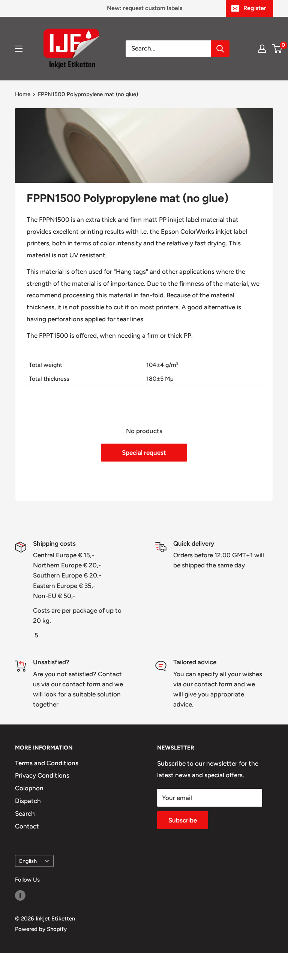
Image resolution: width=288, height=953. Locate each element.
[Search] (220, 48)
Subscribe (182, 820)
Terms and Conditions (46, 763)
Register (254, 8)
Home (22, 94)
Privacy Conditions (42, 775)
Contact (27, 826)
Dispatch (28, 801)
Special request (144, 452)
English (28, 861)
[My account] (262, 49)
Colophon (29, 788)
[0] (277, 48)
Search (25, 813)
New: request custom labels (144, 8)
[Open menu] (18, 49)
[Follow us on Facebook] (20, 894)
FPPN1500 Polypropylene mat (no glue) (88, 94)
